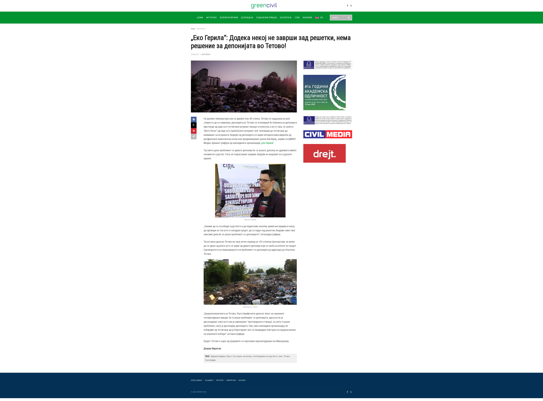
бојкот (229, 356)
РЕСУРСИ (219, 380)
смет (280, 356)
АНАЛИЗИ (307, 17)
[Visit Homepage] (264, 6)
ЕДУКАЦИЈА (247, 17)
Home (193, 29)
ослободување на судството (265, 356)
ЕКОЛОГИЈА (285, 17)
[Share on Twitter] (194, 125)
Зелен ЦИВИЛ (196, 380)
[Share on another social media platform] (194, 136)
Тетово (287, 356)
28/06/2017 (195, 54)
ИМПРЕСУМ (231, 380)
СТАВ (297, 17)
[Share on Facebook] (194, 119)
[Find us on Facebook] (347, 6)
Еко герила (237, 356)
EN (321, 17)
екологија (247, 356)
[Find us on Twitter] (351, 6)
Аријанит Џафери (218, 356)
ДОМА (200, 17)
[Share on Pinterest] (194, 131)
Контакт (242, 380)
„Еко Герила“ (267, 142)
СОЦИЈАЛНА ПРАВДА (266, 17)
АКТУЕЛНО (211, 17)
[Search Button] (349, 17)
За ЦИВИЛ (209, 380)
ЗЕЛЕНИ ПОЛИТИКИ (229, 17)
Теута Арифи (210, 360)
